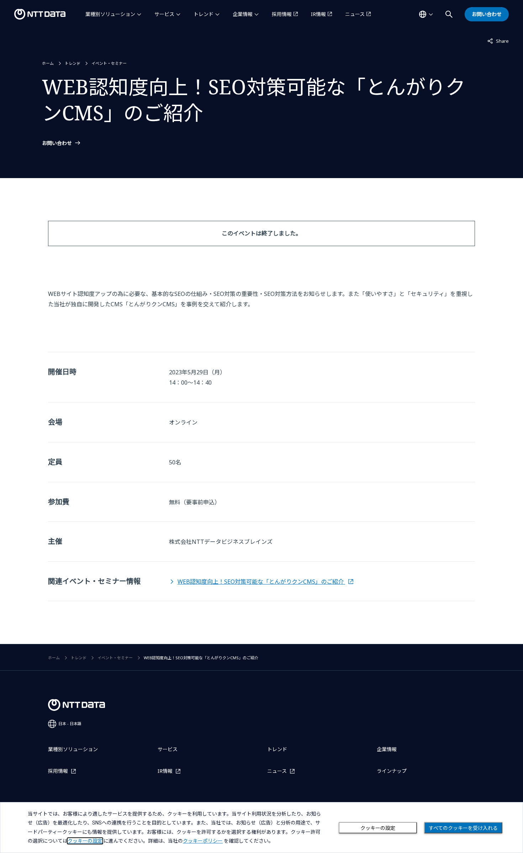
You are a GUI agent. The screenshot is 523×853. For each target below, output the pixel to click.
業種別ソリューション (110, 14)
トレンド (203, 14)
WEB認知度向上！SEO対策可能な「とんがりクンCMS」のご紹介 (261, 582)
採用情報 (282, 14)
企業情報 (243, 14)
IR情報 (318, 14)
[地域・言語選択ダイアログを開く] (425, 14)
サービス (164, 14)
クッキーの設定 (377, 828)
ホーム (48, 63)
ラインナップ (392, 771)
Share (498, 40)
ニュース (355, 14)
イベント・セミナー (109, 63)
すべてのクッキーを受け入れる (463, 828)
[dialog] (261, 827)
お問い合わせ (57, 143)
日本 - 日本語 (69, 723)
